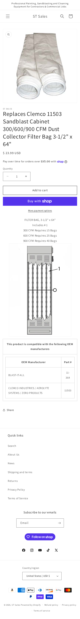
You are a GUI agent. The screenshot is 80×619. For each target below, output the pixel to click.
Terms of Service (18, 498)
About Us (13, 454)
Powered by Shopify (31, 604)
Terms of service (42, 610)
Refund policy (51, 605)
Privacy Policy (16, 489)
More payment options (40, 210)
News (11, 463)
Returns (13, 481)
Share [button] (10, 410)
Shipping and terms (20, 472)
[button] (7, 16)
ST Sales (16, 604)
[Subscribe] (59, 523)
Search (12, 446)
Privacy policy (69, 605)
